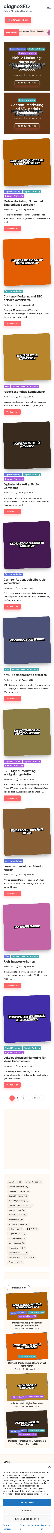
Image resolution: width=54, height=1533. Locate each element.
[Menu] (48, 8)
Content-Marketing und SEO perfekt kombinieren (27, 109)
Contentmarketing (27, 100)
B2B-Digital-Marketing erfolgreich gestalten (20, 772)
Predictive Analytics (18, 1253)
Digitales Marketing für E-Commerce (21, 486)
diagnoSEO (17, 6)
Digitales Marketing (27, 53)
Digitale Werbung (36, 49)
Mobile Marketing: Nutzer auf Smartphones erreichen (27, 64)
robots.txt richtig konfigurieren (24, 391)
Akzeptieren (27, 1502)
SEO (7, 386)
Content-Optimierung (19, 1191)
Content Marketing (18, 1196)
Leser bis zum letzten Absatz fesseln (23, 867)
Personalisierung (17, 1248)
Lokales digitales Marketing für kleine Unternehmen (25, 1059)
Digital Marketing (17, 49)
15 (35, 1098)
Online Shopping (17, 1243)
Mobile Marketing (17, 1238)
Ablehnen (27, 1510)
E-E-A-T (32, 1229)
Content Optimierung (18, 1201)
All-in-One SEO (34, 1182)
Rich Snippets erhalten (19, 961)
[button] (49, 1466)
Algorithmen (15, 1182)
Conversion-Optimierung (20, 1205)
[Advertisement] (27, 1139)
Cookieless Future (17, 1215)
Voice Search (15, 1262)
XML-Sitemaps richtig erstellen (25, 675)
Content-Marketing (18, 1187)
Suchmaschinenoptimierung (25, 386)
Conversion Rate (17, 1210)
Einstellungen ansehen (27, 1518)
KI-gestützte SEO (17, 1234)
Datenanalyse (16, 1220)
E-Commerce (15, 1229)
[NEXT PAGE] (42, 1098)
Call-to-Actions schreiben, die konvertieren (25, 581)
